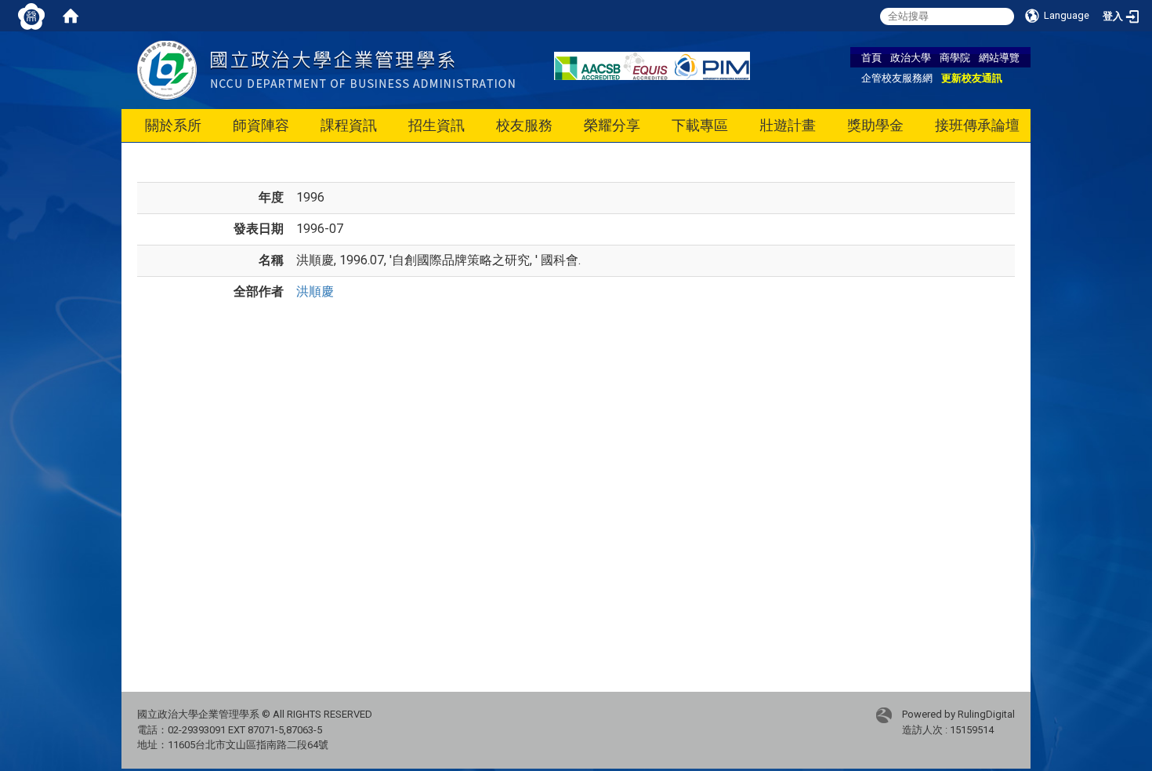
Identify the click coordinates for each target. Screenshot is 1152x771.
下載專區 (700, 125)
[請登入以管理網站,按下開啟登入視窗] (31, 15)
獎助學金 (875, 125)
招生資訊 (436, 125)
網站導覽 (999, 57)
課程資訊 (349, 125)
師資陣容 (261, 125)
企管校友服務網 (897, 78)
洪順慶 (315, 291)
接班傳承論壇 (977, 125)
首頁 (871, 57)
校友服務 (524, 125)
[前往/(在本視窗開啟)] (326, 69)
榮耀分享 (612, 125)
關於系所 (173, 125)
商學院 (955, 57)
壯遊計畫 (787, 125)
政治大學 (910, 57)
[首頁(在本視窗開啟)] (70, 15)
